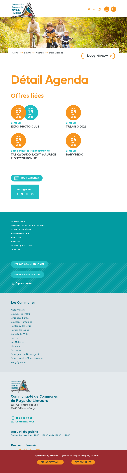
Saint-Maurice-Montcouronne (27, 358)
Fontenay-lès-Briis (21, 326)
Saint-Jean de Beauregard (25, 354)
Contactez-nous (24, 421)
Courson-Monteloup (21, 322)
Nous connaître (21, 229)
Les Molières (17, 342)
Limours (15, 346)
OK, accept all (50, 462)
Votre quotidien (21, 245)
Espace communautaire (29, 264)
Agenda (40, 52)
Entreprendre (20, 233)
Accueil (15, 52)
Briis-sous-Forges (20, 318)
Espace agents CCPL (27, 274)
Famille (16, 237)
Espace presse (23, 283)
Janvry (14, 338)
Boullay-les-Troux (20, 314)
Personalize (83, 462)
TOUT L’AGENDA (30, 178)
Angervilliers (17, 310)
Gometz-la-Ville (19, 334)
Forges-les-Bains (20, 330)
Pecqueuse (16, 350)
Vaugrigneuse (18, 362)
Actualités (18, 221)
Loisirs (27, 52)
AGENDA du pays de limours (28, 225)
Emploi (15, 241)
